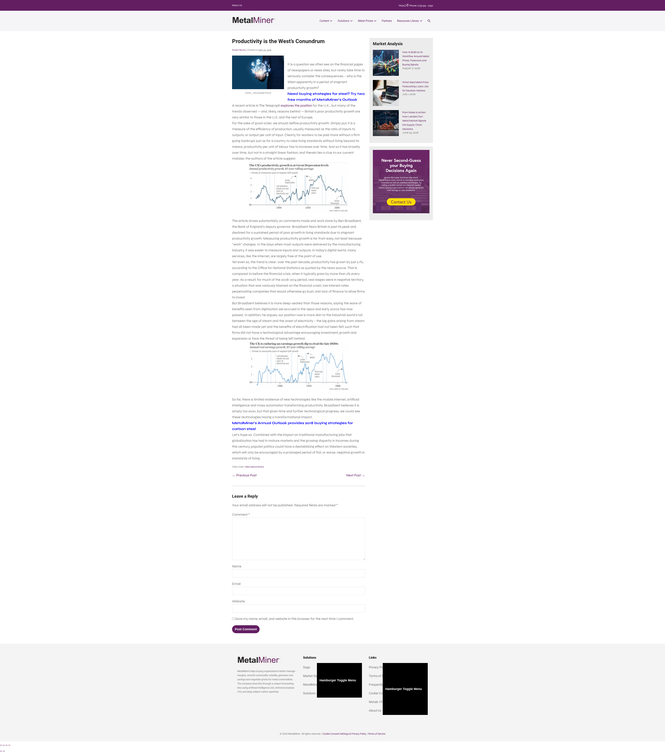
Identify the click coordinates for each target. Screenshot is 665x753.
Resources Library (408, 21)
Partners (387, 21)
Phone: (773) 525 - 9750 (419, 5)
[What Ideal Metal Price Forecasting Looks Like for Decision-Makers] (386, 93)
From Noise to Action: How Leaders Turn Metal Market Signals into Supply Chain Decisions (414, 121)
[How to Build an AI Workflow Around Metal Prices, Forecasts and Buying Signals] (386, 63)
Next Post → (355, 475)
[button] (429, 21)
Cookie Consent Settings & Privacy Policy (344, 733)
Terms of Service (376, 733)
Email (236, 584)
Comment (241, 514)
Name (236, 566)
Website (238, 601)
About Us (237, 5)
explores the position (296, 105)
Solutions (344, 21)
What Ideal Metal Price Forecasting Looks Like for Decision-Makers (415, 86)
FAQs (401, 5)
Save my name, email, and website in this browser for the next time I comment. (294, 619)
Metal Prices (366, 21)
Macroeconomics (254, 466)
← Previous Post (244, 475)
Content (325, 21)
